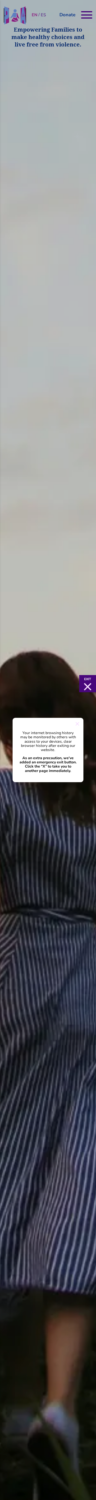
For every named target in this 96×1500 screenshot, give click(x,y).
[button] (87, 683)
